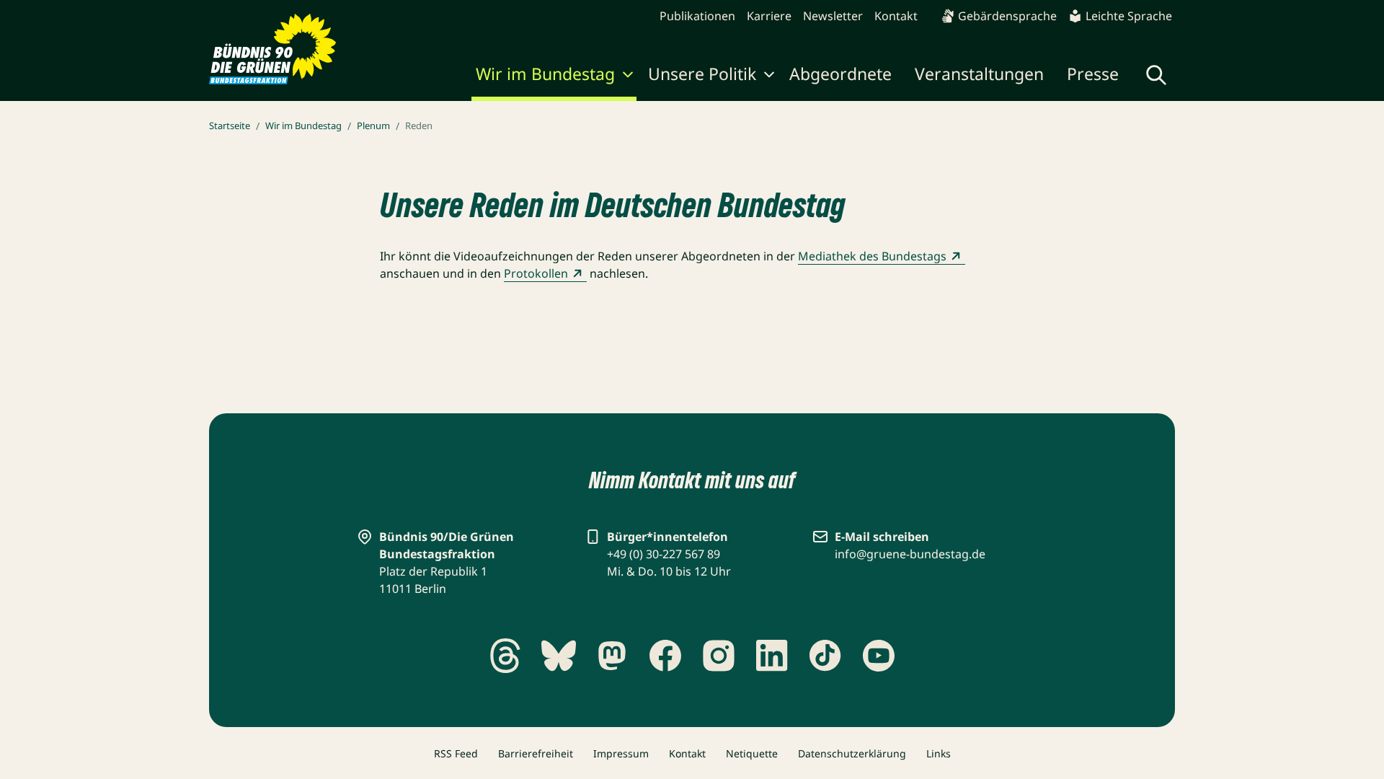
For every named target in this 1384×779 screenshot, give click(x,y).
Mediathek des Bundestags (872, 256)
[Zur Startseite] (273, 49)
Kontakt (896, 16)
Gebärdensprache (1007, 16)
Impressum (621, 753)
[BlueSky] (559, 656)
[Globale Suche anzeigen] (1156, 75)
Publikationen (697, 16)
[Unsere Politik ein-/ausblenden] (769, 76)
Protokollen (536, 273)
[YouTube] (879, 656)
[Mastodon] (612, 656)
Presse (1093, 73)
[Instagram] (719, 656)
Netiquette (752, 753)
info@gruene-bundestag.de (910, 554)
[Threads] (505, 656)
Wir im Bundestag (545, 73)
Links (938, 753)
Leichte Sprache (1129, 16)
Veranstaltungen (979, 73)
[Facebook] (665, 656)
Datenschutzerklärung (852, 753)
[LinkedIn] (772, 656)
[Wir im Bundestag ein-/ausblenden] (627, 76)
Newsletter (833, 16)
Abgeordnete (840, 73)
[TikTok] (825, 656)
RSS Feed (456, 753)
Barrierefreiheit (535, 753)
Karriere (769, 16)
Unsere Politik (702, 73)
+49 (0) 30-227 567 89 (663, 554)
